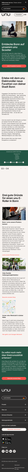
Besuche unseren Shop (9, 297)
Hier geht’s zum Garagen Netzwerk (12, 334)
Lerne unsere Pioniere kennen (10, 255)
